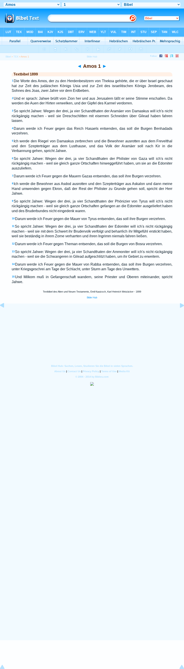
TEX (15, 56)
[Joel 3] (5, 315)
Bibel (8, 56)
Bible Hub (92, 297)
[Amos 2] (178, 315)
